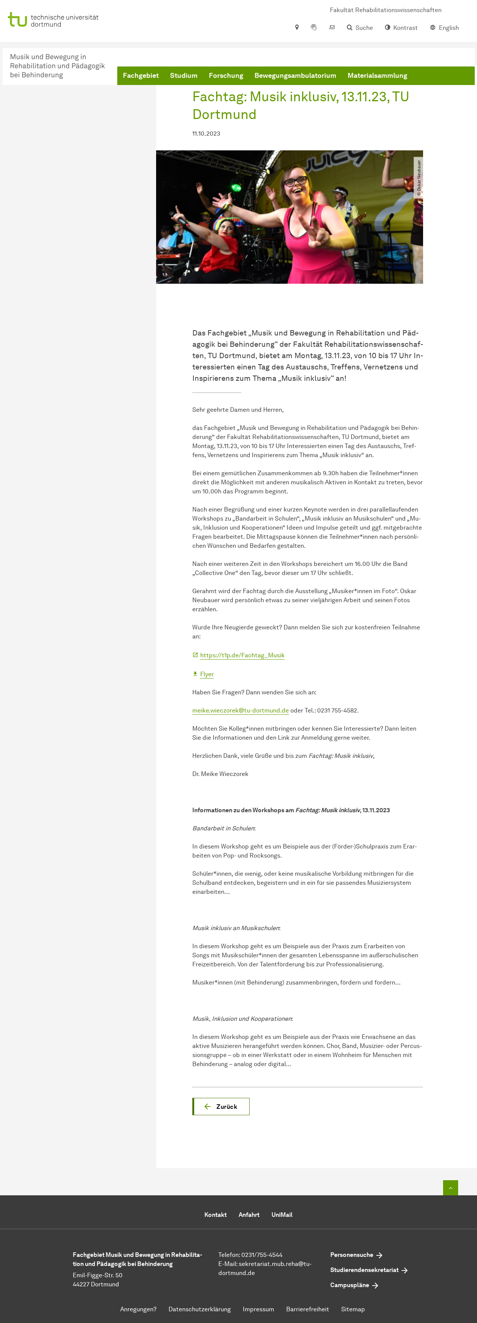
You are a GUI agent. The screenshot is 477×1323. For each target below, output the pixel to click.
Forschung (226, 75)
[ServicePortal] (314, 28)
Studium (184, 75)
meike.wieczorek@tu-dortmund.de (240, 710)
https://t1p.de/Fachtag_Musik (242, 655)
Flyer (207, 674)
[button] (221, 1106)
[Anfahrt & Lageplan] (296, 28)
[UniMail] (332, 28)
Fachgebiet (141, 75)
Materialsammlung (377, 75)
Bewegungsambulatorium (295, 75)
